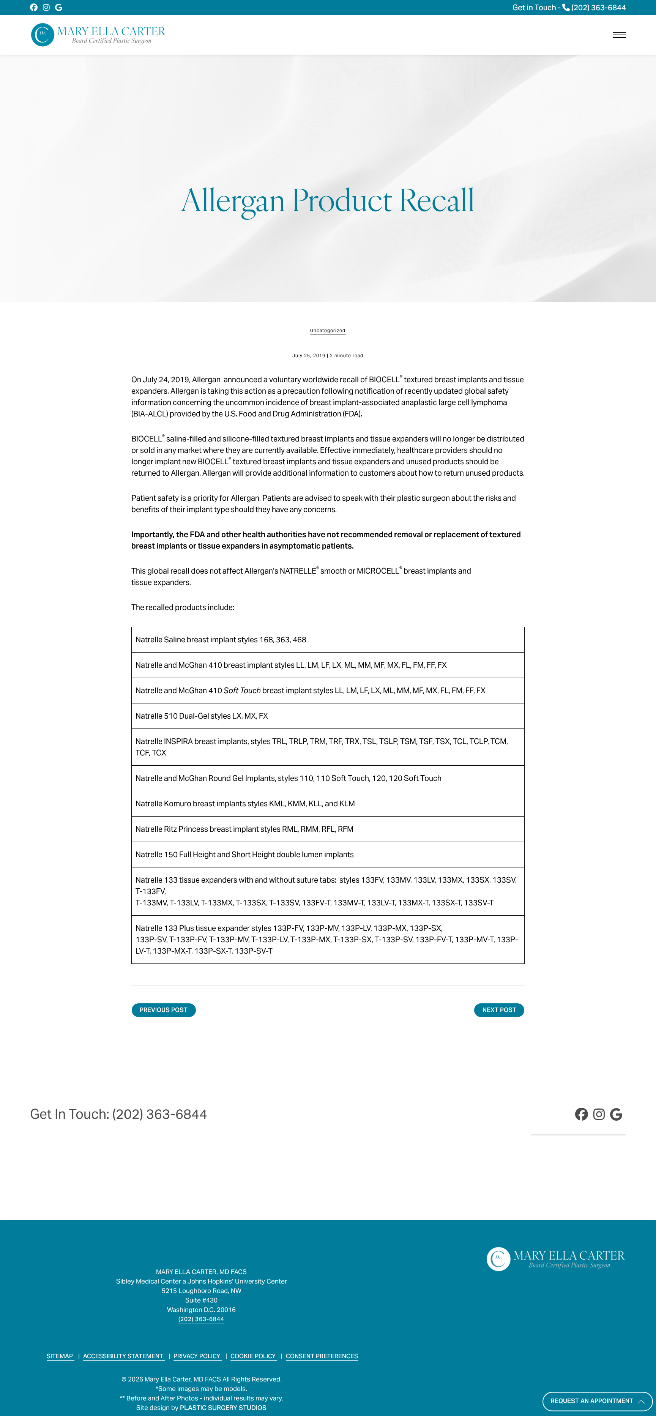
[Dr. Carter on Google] (58, 8)
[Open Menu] (619, 35)
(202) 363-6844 (201, 1319)
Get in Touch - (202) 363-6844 (569, 7)
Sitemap (60, 1356)
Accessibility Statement (124, 1356)
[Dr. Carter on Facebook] (34, 8)
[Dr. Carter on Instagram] (46, 8)
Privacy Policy (197, 1356)
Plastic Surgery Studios (223, 1407)
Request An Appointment (592, 1401)
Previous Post (164, 1010)
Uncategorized (327, 330)
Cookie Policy (253, 1356)
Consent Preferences (322, 1356)
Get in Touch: (118, 1114)
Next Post (499, 1010)
